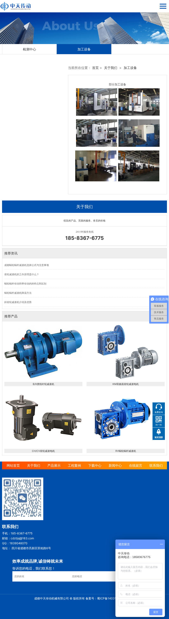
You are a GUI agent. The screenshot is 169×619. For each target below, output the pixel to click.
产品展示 (54, 465)
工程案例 (74, 465)
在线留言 (135, 465)
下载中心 (94, 465)
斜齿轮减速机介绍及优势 (18, 302)
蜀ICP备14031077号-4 (112, 598)
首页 (95, 68)
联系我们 (156, 465)
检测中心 (29, 49)
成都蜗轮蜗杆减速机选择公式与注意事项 (26, 265)
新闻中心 (115, 465)
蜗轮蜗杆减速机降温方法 (18, 292)
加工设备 (84, 49)
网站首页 (13, 465)
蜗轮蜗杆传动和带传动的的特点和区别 (25, 283)
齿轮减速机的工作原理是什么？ (21, 274)
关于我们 (110, 68)
